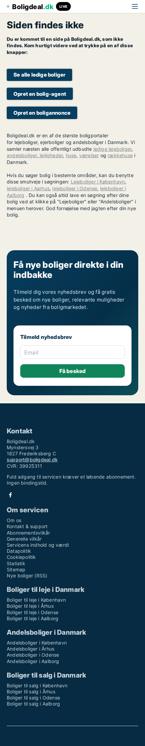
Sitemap (16, 569)
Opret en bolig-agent (39, 94)
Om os (14, 520)
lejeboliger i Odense (74, 188)
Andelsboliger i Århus (30, 649)
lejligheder (50, 155)
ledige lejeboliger (112, 149)
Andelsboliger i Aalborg (33, 661)
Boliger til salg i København (37, 685)
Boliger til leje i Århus (30, 606)
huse (71, 155)
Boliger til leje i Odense (32, 612)
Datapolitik (19, 551)
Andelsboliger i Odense (33, 655)
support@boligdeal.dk (32, 459)
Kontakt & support (27, 526)
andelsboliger (22, 155)
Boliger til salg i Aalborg (33, 704)
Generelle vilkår (24, 539)
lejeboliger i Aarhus (28, 188)
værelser (89, 155)
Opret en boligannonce (41, 113)
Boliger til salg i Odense (33, 697)
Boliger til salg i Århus (31, 691)
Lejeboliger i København (98, 181)
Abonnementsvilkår (28, 533)
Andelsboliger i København (37, 642)
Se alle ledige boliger (39, 74)
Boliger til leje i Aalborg (32, 618)
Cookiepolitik (21, 557)
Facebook (10, 495)
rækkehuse (120, 155)
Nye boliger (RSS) (27, 575)
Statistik (16, 563)
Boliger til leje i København (36, 600)
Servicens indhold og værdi (38, 545)
